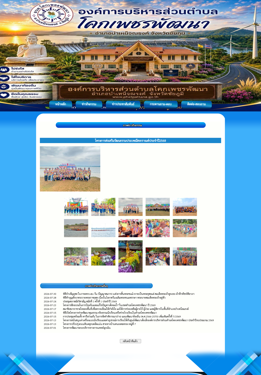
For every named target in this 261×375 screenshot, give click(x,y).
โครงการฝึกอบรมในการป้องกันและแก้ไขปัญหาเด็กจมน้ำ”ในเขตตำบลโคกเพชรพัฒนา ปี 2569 (109, 305)
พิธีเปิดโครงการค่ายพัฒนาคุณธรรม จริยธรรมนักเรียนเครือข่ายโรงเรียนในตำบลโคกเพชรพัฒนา (110, 312)
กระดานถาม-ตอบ (161, 104)
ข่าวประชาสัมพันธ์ (123, 104)
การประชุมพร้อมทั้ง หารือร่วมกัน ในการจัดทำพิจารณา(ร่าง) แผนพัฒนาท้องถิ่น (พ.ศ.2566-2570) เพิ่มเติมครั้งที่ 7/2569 (122, 316)
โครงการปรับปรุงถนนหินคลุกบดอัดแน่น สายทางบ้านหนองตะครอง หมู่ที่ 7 (99, 324)
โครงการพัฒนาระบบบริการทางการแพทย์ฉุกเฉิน (87, 327)
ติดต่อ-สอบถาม (196, 104)
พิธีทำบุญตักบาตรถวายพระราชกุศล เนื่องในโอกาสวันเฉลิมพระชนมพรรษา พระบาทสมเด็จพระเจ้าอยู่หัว (114, 297)
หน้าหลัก (60, 104)
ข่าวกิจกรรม (89, 104)
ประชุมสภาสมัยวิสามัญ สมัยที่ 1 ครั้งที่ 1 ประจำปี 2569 (90, 301)
